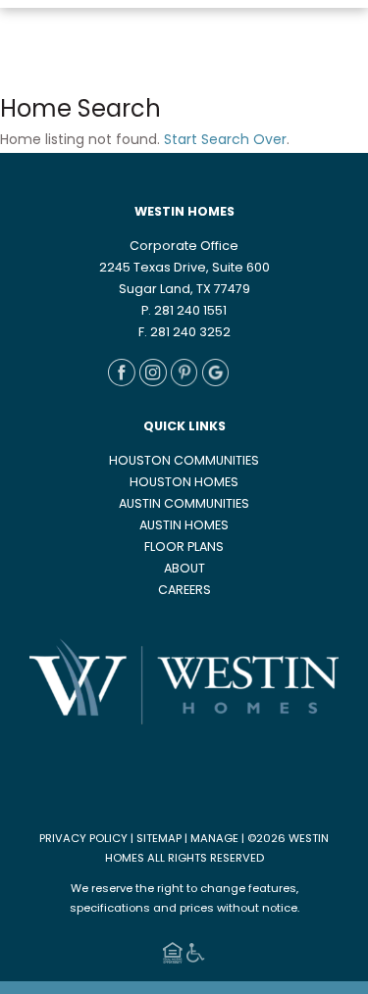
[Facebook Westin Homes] (121, 383)
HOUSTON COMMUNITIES (184, 462)
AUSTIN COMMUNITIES (184, 505)
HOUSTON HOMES (184, 483)
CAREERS (184, 591)
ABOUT (184, 569)
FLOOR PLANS (184, 548)
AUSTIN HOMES (184, 526)
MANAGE (214, 839)
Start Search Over (225, 140)
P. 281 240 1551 (184, 312)
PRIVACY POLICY (83, 839)
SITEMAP (159, 839)
